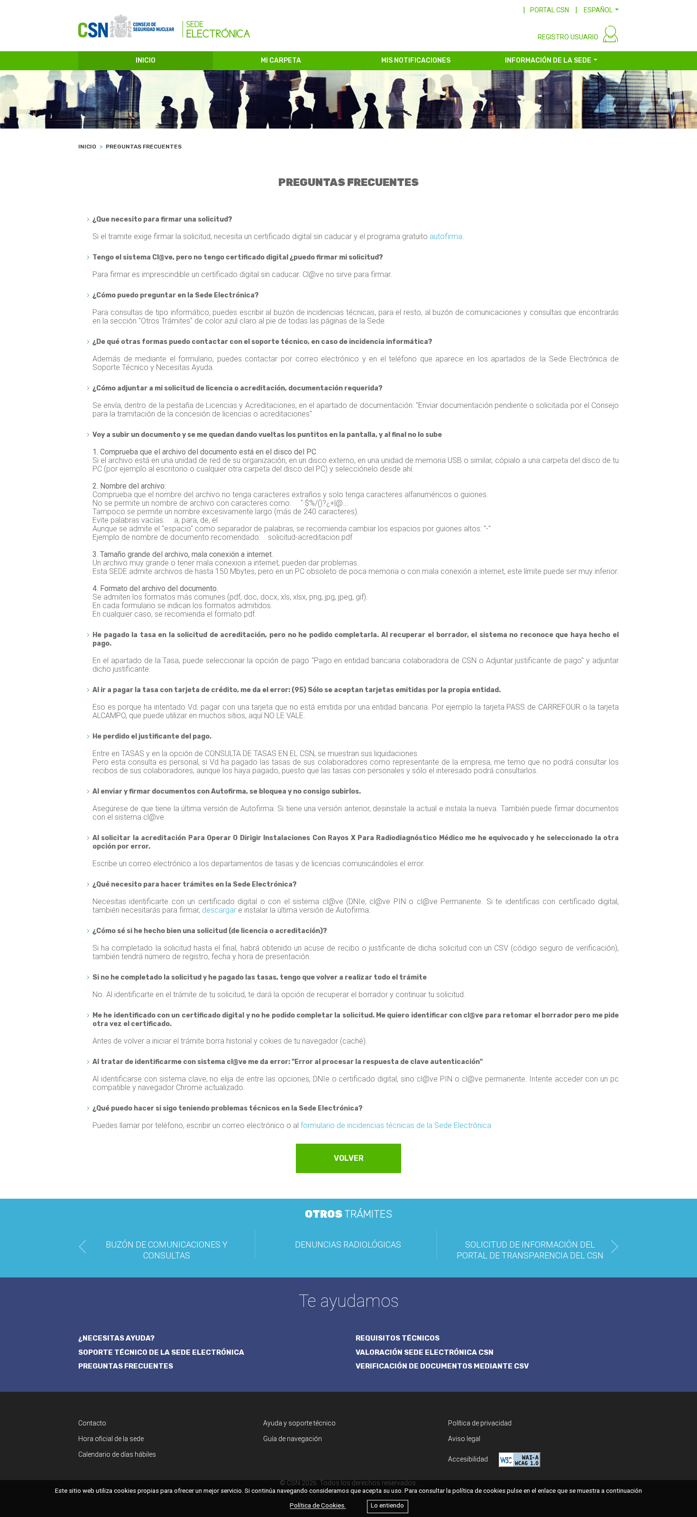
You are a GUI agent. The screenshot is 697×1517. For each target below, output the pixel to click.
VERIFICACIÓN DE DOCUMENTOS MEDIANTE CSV (442, 1366)
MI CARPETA (281, 60)
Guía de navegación (292, 1439)
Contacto (92, 1423)
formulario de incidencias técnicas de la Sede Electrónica (396, 1125)
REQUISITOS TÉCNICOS (398, 1338)
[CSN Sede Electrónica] (164, 22)
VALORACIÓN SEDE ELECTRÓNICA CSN (425, 1352)
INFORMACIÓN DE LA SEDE (548, 60)
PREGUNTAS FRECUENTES (125, 1366)
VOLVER (349, 1158)
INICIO (146, 60)
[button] (601, 10)
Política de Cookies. (318, 1505)
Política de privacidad (480, 1423)
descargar (219, 910)
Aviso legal (464, 1439)
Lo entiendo (387, 1505)
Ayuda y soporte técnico (299, 1423)
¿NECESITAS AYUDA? (116, 1338)
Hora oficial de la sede (111, 1439)
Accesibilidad (468, 1459)
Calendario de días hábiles (117, 1454)
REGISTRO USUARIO (568, 37)
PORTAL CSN (549, 10)
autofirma (446, 236)
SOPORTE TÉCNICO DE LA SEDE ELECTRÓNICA (161, 1352)
